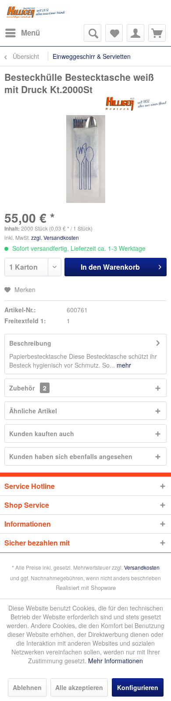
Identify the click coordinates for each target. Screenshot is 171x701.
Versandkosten (142, 567)
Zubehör (27, 387)
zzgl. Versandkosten (55, 237)
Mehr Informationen (115, 660)
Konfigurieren (137, 687)
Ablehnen (27, 687)
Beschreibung (30, 343)
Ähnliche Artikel (33, 410)
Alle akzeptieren (79, 687)
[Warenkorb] (157, 33)
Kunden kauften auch (41, 433)
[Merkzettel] (114, 33)
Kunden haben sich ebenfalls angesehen (70, 456)
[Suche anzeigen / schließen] (92, 33)
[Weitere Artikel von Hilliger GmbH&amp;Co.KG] (136, 103)
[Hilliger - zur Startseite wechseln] (36, 12)
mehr (123, 365)
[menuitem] (22, 33)
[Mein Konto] (135, 33)
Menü (30, 32)
